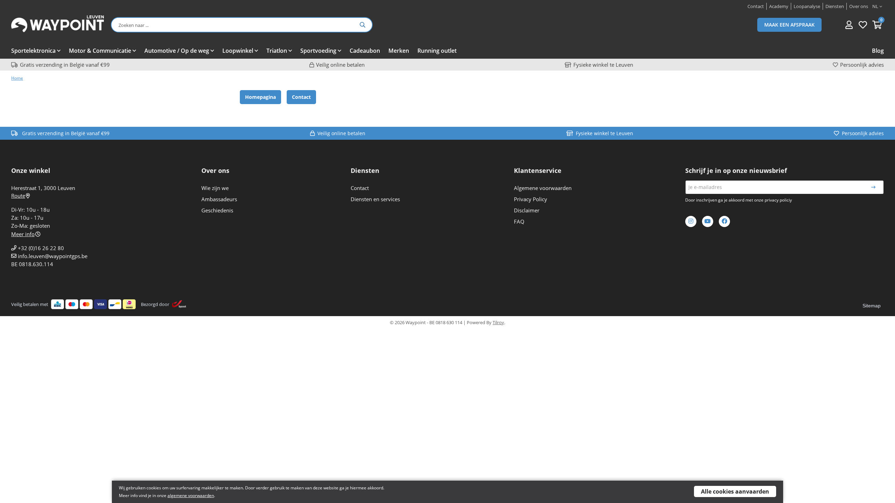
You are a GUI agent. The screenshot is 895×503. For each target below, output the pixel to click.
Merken (398, 50)
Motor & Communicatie (100, 50)
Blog (878, 50)
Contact (301, 97)
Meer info (23, 234)
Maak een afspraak (789, 24)
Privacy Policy (530, 199)
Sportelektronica (33, 50)
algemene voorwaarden (190, 495)
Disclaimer (526, 210)
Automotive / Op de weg (176, 50)
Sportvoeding (318, 50)
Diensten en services (375, 199)
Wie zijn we (215, 187)
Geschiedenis (217, 210)
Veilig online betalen (340, 64)
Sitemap (871, 305)
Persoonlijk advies (862, 64)
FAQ (519, 221)
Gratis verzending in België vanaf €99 (65, 64)
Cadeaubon (365, 50)
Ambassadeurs (219, 199)
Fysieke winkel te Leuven (603, 64)
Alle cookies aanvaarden (735, 491)
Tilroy (498, 322)
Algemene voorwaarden (543, 187)
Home (17, 78)
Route (18, 195)
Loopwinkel (237, 50)
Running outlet (437, 50)
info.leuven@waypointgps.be (52, 256)
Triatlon (276, 50)
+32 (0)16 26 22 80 (41, 248)
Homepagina (260, 97)
